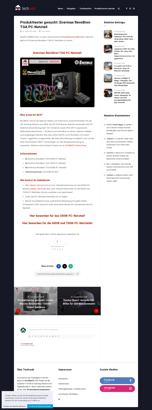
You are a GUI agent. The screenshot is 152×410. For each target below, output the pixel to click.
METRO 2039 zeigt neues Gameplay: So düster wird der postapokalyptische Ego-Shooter (122, 97)
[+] (58, 336)
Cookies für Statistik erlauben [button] (40, 406)
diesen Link (35, 185)
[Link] (52, 336)
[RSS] (134, 8)
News (60, 8)
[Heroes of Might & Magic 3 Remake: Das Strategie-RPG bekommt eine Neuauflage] (108, 78)
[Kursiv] (32, 336)
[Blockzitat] (47, 336)
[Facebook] (126, 8)
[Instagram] (130, 8)
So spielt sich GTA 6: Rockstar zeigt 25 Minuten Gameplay (123, 68)
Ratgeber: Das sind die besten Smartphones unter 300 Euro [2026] (120, 167)
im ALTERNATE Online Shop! (74, 145)
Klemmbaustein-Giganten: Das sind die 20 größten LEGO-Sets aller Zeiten (123, 37)
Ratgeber (71, 8)
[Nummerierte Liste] (41, 336)
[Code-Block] (49, 336)
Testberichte (85, 8)
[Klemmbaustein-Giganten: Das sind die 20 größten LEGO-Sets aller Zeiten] (108, 34)
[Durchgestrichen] (38, 336)
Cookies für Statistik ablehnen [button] (14, 406)
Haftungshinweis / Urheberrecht (72, 389)
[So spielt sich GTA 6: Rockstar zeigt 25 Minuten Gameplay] (108, 66)
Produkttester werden (105, 8)
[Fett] (29, 336)
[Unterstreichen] (35, 336)
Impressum (63, 378)
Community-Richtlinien (68, 394)
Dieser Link (35, 189)
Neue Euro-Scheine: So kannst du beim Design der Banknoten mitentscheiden (121, 156)
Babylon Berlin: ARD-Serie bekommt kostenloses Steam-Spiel (120, 178)
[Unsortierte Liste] (44, 336)
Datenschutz (63, 384)
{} (55, 336)
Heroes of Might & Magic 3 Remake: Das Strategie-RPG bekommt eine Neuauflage (124, 81)
